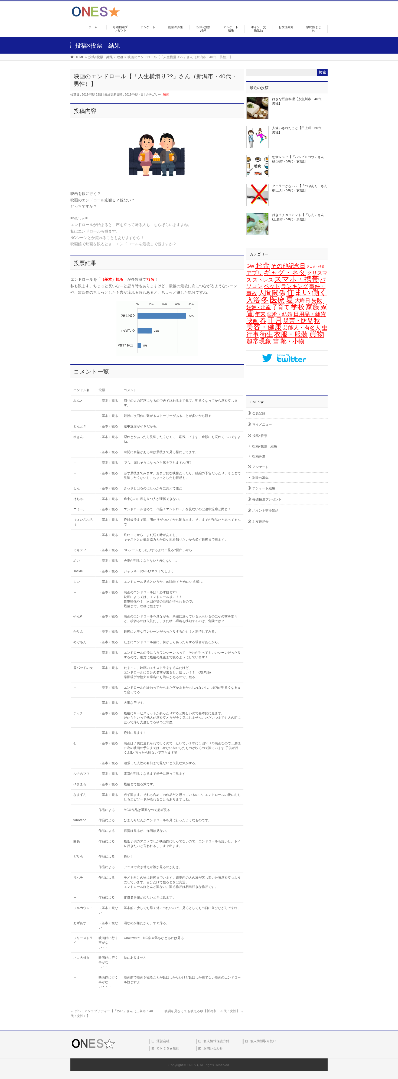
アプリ (254, 273)
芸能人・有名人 (302, 328)
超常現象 (258, 341)
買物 (316, 334)
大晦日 (302, 300)
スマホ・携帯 (296, 279)
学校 (298, 306)
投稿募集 (258, 456)
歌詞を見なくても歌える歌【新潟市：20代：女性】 (204, 1011)
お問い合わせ (213, 1048)
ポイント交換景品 (265, 510)
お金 (262, 265)
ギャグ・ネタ (285, 272)
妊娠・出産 (258, 307)
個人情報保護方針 (216, 1041)
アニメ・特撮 (315, 266)
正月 (274, 320)
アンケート (260, 467)
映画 (166, 94)
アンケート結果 (263, 488)
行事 (252, 334)
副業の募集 (260, 478)
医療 (277, 300)
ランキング (294, 286)
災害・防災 (298, 320)
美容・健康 (264, 327)
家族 (312, 306)
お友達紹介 (260, 522)
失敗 (316, 300)
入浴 (253, 300)
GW (250, 266)
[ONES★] (95, 15)
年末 (260, 314)
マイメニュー (262, 424)
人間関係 (271, 292)
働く (319, 292)
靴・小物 (292, 341)
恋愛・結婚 (279, 314)
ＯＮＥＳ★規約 (167, 1048)
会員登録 (258, 413)
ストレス (263, 280)
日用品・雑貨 (309, 314)
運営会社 (162, 1041)
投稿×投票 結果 (264, 446)
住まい (298, 292)
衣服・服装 (291, 334)
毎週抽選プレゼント (267, 499)
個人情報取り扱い (263, 1041)
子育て (281, 307)
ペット (272, 286)
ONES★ (193, 1065)
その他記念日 (288, 266)
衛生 (266, 334)
